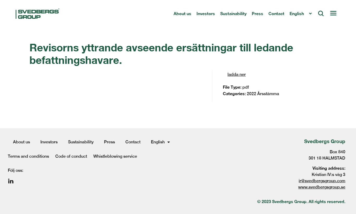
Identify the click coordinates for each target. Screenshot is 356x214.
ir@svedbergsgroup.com (322, 180)
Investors (206, 13)
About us (182, 13)
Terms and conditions (28, 156)
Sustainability (233, 13)
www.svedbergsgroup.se (321, 187)
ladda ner (237, 74)
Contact (276, 13)
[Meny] (333, 13)
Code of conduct (71, 156)
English (297, 13)
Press (257, 13)
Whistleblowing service (115, 156)
